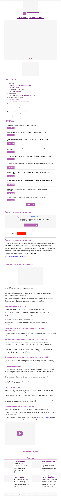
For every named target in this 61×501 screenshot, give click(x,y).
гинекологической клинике (43, 417)
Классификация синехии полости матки (20, 85)
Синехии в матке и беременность (19, 113)
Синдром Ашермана (15, 91)
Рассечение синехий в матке (17, 105)
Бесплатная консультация (33, 13)
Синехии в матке (14, 87)
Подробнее (11, 128)
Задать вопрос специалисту (31, 225)
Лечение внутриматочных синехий (19, 109)
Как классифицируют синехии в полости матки (22, 95)
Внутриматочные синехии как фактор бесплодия (23, 115)
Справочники (22, 17)
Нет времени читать (21, 233)
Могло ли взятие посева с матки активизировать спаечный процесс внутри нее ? (28, 132)
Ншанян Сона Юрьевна (27, 218)
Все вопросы (30, 204)
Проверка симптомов (36, 17)
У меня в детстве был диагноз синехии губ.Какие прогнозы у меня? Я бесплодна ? (28, 197)
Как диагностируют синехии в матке (20, 101)
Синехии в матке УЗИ (15, 99)
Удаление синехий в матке (17, 107)
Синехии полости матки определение (17, 256)
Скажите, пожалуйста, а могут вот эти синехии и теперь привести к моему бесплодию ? (29, 156)
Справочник (12, 79)
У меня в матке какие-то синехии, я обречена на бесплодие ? (23, 125)
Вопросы (10, 120)
